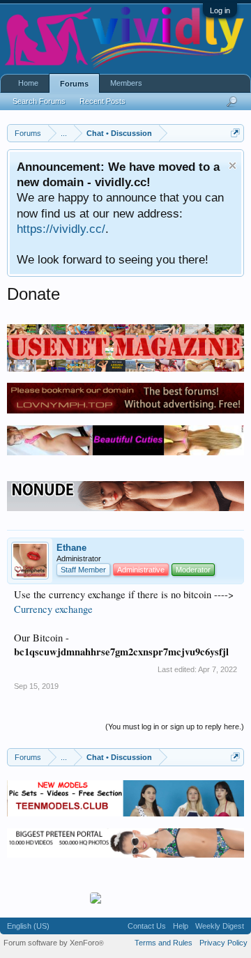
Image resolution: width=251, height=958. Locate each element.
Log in (220, 10)
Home (28, 83)
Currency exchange (53, 609)
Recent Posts (102, 101)
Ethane (71, 547)
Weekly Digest (219, 926)
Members (126, 83)
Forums (74, 83)
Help (180, 926)
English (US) (28, 926)
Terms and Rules (163, 942)
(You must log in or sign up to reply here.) (174, 726)
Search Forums (39, 101)
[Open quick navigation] (235, 132)
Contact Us (147, 926)
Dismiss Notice (232, 165)
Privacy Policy (223, 942)
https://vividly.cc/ (61, 229)
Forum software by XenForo (53, 942)
